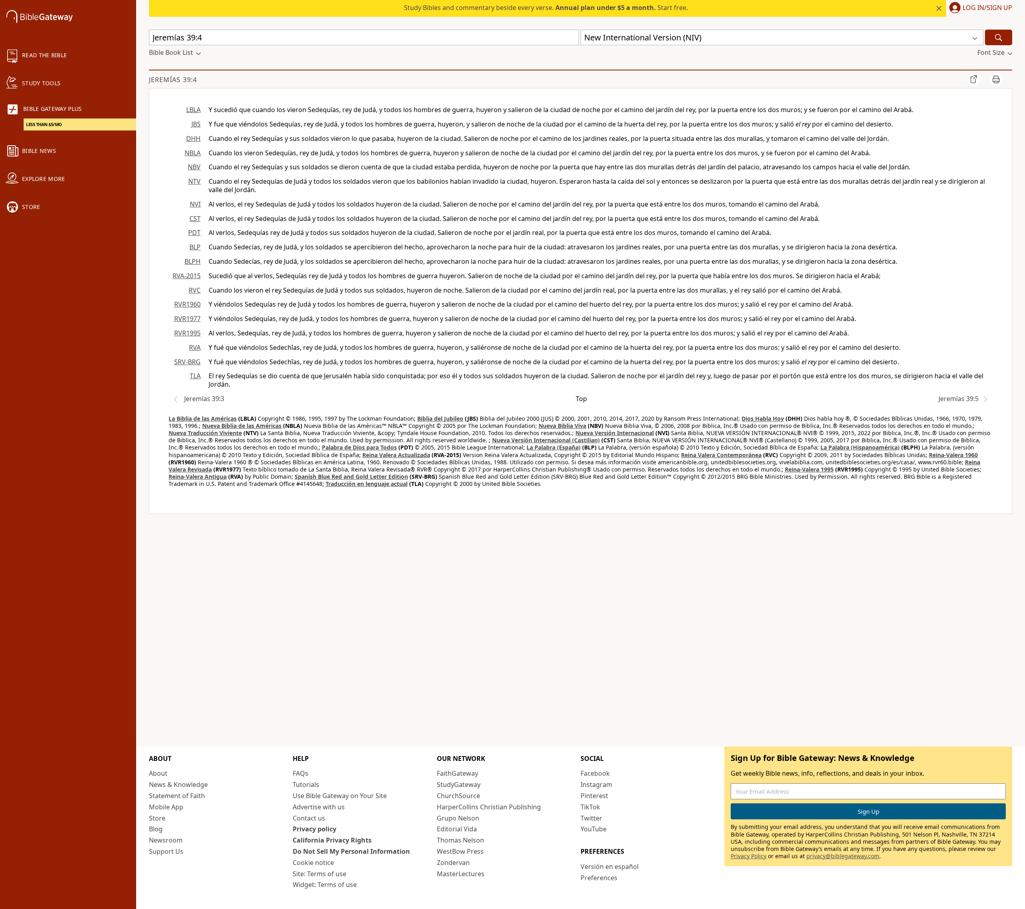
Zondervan (453, 862)
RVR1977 (187, 318)
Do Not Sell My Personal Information (351, 851)
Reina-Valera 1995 (809, 469)
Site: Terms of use (319, 873)
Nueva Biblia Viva (562, 425)
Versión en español (610, 866)
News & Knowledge (178, 784)
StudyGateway (458, 784)
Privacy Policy (748, 856)
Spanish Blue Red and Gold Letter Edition (351, 476)
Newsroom (166, 840)
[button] (979, 8)
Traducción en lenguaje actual (367, 484)
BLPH (193, 261)
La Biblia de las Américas (203, 418)
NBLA (193, 152)
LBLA (193, 109)
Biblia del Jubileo (440, 418)
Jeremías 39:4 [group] (173, 79)
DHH (193, 138)
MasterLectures (460, 873)
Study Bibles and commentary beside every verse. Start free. (546, 7)
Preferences (599, 877)
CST (195, 218)
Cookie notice (313, 862)
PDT (194, 232)
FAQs (300, 773)
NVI (195, 204)
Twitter (591, 818)
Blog (156, 829)
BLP (195, 247)
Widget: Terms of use (325, 884)
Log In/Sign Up (987, 8)
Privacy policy (314, 829)
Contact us (309, 818)
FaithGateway (457, 773)
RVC (195, 290)
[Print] (996, 79)
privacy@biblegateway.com (842, 856)
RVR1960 (187, 304)
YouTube (594, 829)
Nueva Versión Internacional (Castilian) (546, 440)
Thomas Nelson (460, 840)
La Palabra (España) (554, 447)
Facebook (595, 773)
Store (157, 818)
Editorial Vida (457, 829)
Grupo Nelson (458, 818)
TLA (195, 375)
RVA (195, 347)
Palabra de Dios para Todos (359, 447)
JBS (196, 124)
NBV (194, 167)
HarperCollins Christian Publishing (489, 807)
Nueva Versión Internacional (614, 433)
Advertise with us (319, 807)
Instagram (596, 784)
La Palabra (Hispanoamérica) (860, 447)
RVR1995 (187, 333)
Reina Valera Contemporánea (721, 455)
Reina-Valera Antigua (198, 476)
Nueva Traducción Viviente (205, 433)
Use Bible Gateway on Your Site (340, 795)
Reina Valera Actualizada (396, 455)
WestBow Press (460, 851)
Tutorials (306, 784)
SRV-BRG (187, 361)
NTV (194, 181)
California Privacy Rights (332, 840)
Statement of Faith (177, 795)
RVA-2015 (187, 275)
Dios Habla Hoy (763, 418)
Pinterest (594, 795)
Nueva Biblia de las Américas (241, 425)
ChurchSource (458, 795)
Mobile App (166, 807)
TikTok (590, 807)
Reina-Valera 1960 (953, 455)
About (158, 773)
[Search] (998, 37)
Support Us (166, 851)
